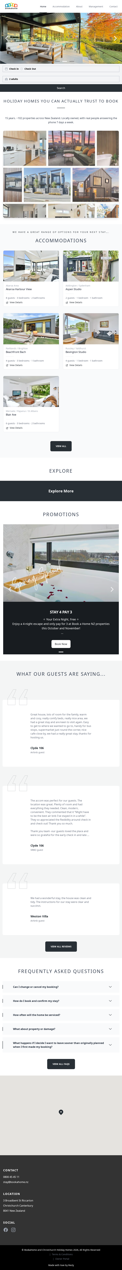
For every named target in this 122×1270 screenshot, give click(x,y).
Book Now (61, 644)
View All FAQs (61, 1063)
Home (43, 6)
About (79, 6)
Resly (71, 1265)
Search (61, 88)
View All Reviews (61, 946)
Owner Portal (62, 1258)
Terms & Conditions (62, 1254)
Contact (113, 6)
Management (96, 6)
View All (61, 446)
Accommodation (61, 6)
